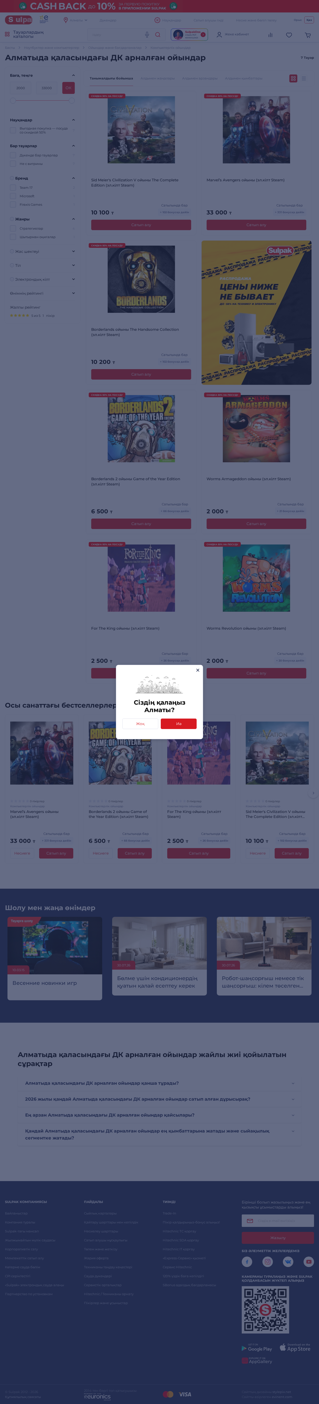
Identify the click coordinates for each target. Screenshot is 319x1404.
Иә (178, 723)
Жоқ (140, 723)
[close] (198, 670)
